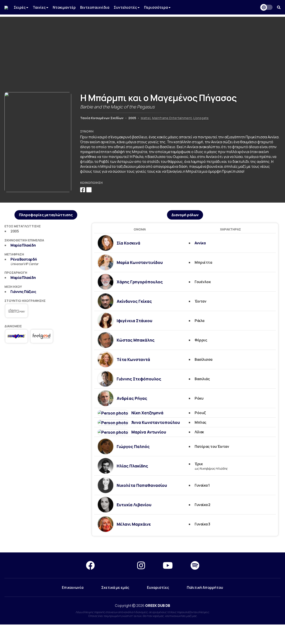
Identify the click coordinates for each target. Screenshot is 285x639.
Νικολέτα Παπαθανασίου (142, 485)
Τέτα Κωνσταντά (133, 359)
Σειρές (20, 7)
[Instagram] (141, 565)
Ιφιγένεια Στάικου (134, 320)
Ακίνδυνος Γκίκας (134, 301)
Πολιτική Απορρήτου (205, 587)
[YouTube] (168, 565)
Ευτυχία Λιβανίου (134, 504)
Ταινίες (39, 7)
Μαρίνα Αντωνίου (148, 432)
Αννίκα (200, 243)
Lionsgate (201, 118)
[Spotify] (195, 565)
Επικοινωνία (72, 587)
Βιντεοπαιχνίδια (94, 7)
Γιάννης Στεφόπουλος (139, 379)
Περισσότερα (156, 7)
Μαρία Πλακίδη (23, 245)
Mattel (146, 118)
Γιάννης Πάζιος (23, 291)
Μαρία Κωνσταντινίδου (140, 262)
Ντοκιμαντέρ (64, 7)
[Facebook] (90, 565)
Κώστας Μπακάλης (136, 340)
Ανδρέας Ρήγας (132, 398)
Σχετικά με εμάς (115, 587)
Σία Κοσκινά (128, 243)
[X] (116, 565)
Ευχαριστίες (158, 587)
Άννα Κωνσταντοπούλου (155, 422)
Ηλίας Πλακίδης (132, 466)
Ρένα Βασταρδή (23, 259)
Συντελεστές (126, 7)
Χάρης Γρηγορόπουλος (140, 281)
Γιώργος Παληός (133, 446)
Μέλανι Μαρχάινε (134, 524)
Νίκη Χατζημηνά (147, 412)
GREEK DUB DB (157, 605)
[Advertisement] (142, 48)
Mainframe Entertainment (172, 118)
